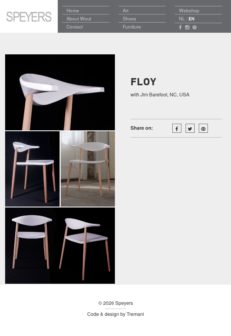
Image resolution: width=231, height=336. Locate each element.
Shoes (129, 18)
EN (192, 19)
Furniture (132, 26)
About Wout (78, 18)
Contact (74, 26)
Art (125, 10)
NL (182, 18)
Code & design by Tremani (115, 313)
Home (72, 10)
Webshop (189, 10)
